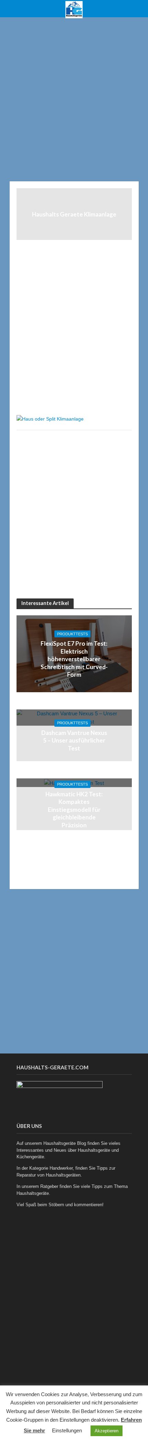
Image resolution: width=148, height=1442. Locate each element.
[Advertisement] (74, 98)
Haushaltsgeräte (94, 1150)
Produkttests (72, 634)
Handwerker (61, 1168)
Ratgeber (49, 1186)
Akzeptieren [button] (106, 1430)
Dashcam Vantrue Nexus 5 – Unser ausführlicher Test (74, 740)
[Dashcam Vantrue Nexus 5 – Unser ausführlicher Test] (74, 717)
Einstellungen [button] (67, 1430)
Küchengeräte (30, 1156)
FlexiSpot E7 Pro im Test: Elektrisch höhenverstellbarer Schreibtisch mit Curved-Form (74, 659)
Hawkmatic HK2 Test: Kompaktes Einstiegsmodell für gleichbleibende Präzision (74, 809)
